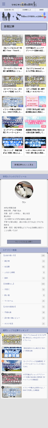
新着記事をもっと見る (24, 165)
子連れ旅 (24, 312)
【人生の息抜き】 (23, 307)
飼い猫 (24, 295)
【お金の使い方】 (23, 255)
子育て (24, 289)
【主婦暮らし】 (23, 284)
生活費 (24, 267)
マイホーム (24, 301)
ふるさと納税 (24, 272)
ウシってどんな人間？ (24, 242)
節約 (24, 278)
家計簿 (24, 261)
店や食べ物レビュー (24, 318)
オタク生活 (24, 324)
